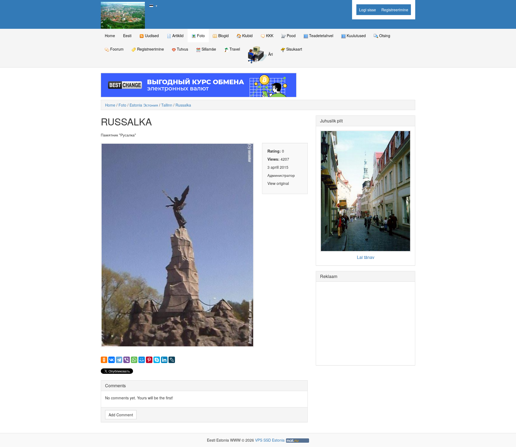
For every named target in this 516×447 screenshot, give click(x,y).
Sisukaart (293, 49)
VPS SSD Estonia (270, 440)
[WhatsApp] (134, 360)
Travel (234, 49)
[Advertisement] (365, 323)
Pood (291, 35)
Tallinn (166, 105)
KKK (269, 35)
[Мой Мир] (141, 360)
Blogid (223, 35)
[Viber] (126, 360)
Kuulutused (356, 35)
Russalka (183, 105)
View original (278, 183)
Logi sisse (367, 9)
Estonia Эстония (144, 105)
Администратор (281, 175)
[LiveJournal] (172, 360)
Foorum (116, 49)
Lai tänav (365, 257)
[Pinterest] (149, 360)
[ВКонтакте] (111, 360)
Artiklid (177, 35)
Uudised (151, 35)
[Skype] (156, 360)
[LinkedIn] (164, 360)
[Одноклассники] (104, 360)
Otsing (384, 35)
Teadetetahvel (320, 35)
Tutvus (182, 49)
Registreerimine (394, 9)
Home (110, 35)
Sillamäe (208, 49)
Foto (200, 35)
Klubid (247, 35)
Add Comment (121, 414)
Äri (270, 54)
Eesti (127, 35)
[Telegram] (119, 360)
